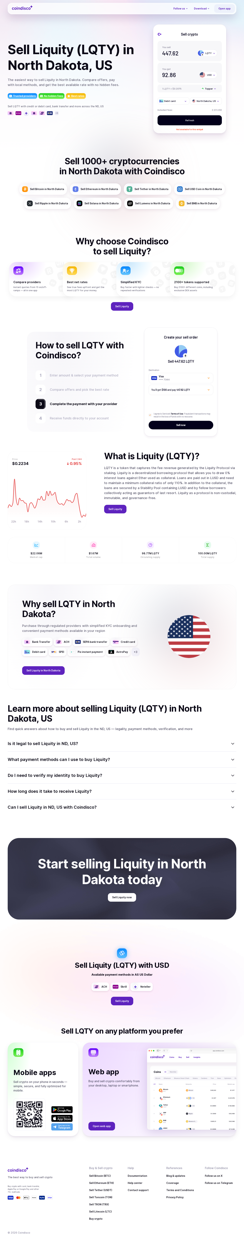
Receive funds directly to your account (79, 418)
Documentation (137, 1175)
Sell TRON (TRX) (99, 1204)
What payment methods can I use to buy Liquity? (59, 759)
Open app (224, 8)
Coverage (172, 1182)
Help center (135, 1182)
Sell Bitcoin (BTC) (100, 1175)
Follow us (179, 8)
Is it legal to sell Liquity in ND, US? (43, 743)
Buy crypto (96, 1218)
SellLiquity (122, 306)
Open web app (102, 1126)
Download (200, 8)
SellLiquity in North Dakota (43, 670)
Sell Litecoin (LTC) (100, 1211)
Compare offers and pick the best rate (79, 389)
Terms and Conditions (180, 1190)
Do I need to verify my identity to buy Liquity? (55, 775)
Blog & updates (175, 1175)
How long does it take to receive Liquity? (50, 791)
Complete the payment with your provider (82, 404)
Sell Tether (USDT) (100, 1190)
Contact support (138, 1190)
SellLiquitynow (122, 897)
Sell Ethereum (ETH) (101, 1182)
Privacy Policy (175, 1197)
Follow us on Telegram (219, 1182)
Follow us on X (214, 1175)
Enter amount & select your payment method (86, 375)
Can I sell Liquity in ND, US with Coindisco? (52, 807)
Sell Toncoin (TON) (100, 1197)
